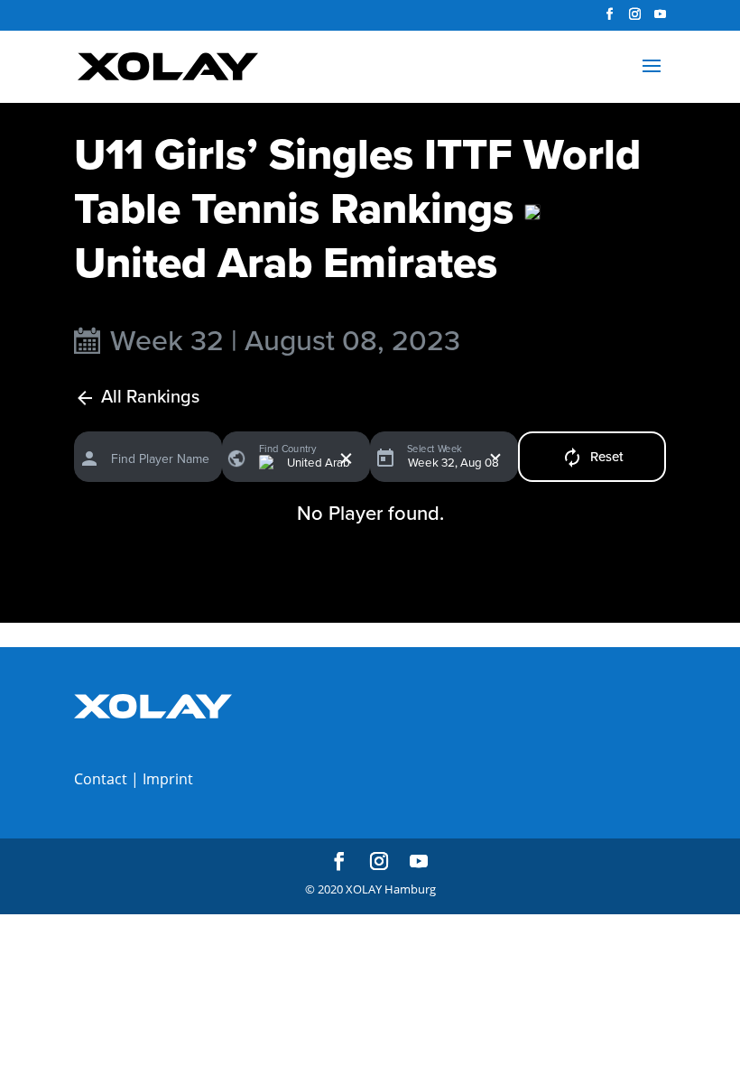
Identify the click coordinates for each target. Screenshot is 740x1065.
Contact (100, 779)
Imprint (168, 779)
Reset (607, 457)
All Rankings (150, 397)
